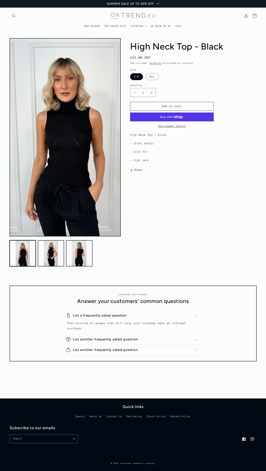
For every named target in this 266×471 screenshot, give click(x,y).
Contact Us (114, 416)
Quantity (136, 85)
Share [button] (138, 169)
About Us (95, 416)
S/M (136, 76)
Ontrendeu (126, 463)
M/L (152, 76)
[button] (14, 16)
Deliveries (134, 416)
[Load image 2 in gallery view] (51, 253)
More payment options (172, 126)
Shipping (155, 63)
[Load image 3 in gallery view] (79, 253)
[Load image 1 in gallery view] (23, 253)
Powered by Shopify (144, 463)
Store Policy (156, 416)
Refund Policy (180, 416)
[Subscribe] (73, 438)
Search (80, 416)
